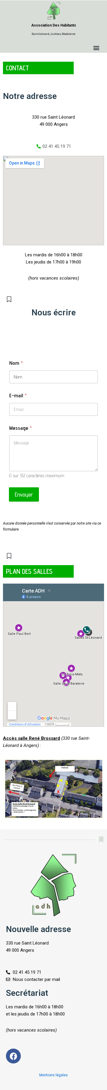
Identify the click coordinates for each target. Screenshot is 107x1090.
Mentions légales (53, 1075)
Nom (16, 363)
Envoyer (24, 494)
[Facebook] (13, 1056)
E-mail (18, 395)
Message (20, 428)
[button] (96, 48)
